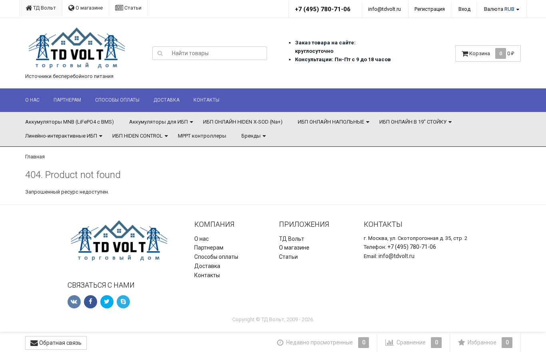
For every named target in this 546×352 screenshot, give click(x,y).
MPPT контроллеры (202, 136)
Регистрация (429, 9)
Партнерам (67, 100)
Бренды (251, 136)
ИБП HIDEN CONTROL (137, 136)
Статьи (132, 8)
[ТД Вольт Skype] (123, 301)
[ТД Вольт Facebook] (90, 301)
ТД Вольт (44, 8)
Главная (35, 157)
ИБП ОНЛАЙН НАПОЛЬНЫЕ (331, 122)
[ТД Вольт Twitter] (107, 301)
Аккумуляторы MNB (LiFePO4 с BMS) (69, 122)
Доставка (166, 100)
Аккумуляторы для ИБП (158, 122)
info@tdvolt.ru (384, 9)
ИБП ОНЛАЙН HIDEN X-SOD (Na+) (243, 122)
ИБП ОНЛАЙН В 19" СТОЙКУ (412, 122)
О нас (32, 100)
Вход (464, 9)
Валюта (499, 9)
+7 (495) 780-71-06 (323, 9)
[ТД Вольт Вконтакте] (74, 301)
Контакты (206, 100)
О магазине (88, 8)
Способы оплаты (117, 100)
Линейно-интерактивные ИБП (61, 136)
